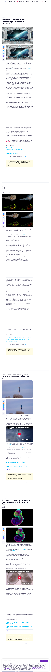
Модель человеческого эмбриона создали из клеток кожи (18, 622)
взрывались (8, 444)
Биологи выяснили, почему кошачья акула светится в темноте (18, 340)
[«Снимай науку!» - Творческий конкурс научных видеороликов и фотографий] (42, 1)
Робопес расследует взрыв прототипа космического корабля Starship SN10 (16, 465)
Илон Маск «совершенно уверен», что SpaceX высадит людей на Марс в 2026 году (19, 461)
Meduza (13, 550)
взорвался (23, 447)
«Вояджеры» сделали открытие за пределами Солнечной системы (19, 152)
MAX (25, 156)
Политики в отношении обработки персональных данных (36, 667)
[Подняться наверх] (3, 59)
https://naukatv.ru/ (12, 664)
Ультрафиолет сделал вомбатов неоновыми (18, 337)
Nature (24, 549)
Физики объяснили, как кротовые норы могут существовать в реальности (18, 148)
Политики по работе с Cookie (8, 668)
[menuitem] (13, 1)
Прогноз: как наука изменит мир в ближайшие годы (19, 626)
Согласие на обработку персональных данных (38, 668)
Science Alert (29, 68)
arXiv (12, 68)
